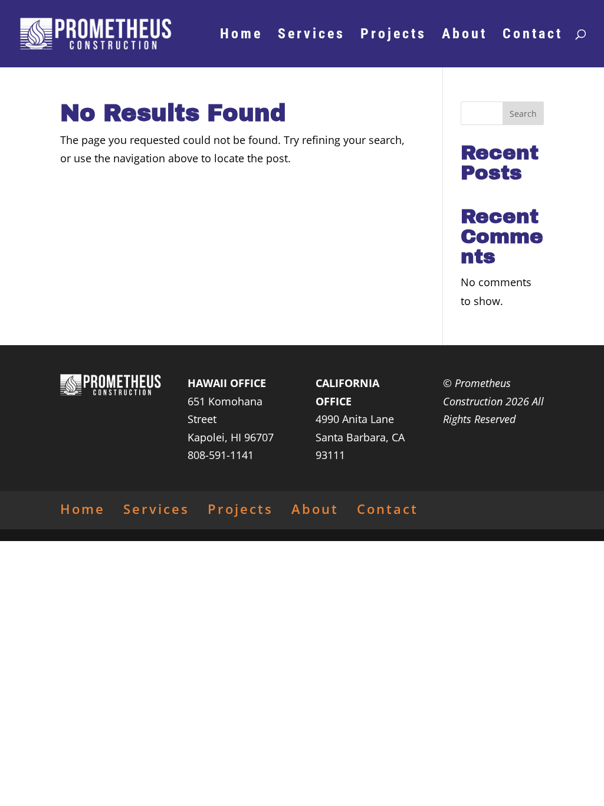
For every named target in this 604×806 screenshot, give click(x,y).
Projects (393, 36)
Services (311, 36)
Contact (533, 36)
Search (523, 113)
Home (241, 36)
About (464, 36)
